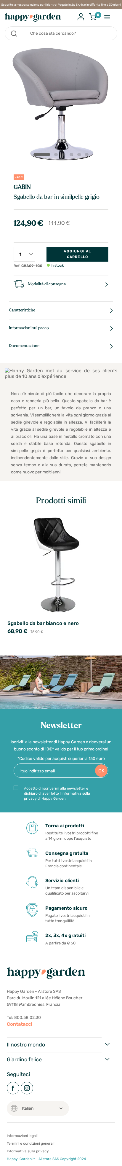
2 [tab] (57, 156)
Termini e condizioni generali (30, 1143)
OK (101, 771)
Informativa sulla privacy (28, 1151)
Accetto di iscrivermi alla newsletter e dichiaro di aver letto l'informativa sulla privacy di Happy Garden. (57, 793)
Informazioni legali (22, 1136)
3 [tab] (65, 156)
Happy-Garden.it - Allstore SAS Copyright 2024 (46, 1159)
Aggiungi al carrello (77, 254)
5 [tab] (80, 156)
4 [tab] (73, 156)
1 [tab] (41, 154)
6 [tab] (88, 156)
